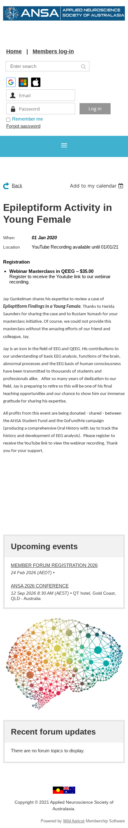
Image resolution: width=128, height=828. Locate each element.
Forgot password (23, 126)
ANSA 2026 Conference (40, 585)
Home (14, 51)
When (9, 237)
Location (11, 247)
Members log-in (53, 51)
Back (17, 185)
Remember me (27, 118)
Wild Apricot (74, 821)
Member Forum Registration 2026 (54, 565)
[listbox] (97, 185)
